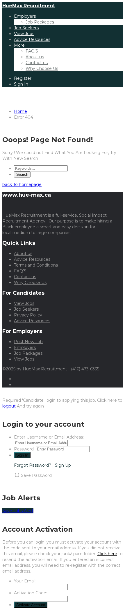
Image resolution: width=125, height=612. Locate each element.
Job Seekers (26, 27)
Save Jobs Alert (17, 510)
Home (20, 111)
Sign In (21, 84)
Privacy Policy (28, 315)
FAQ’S (32, 51)
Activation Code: (30, 592)
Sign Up (63, 465)
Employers (25, 16)
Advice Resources (32, 39)
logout (9, 406)
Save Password (36, 475)
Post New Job (28, 341)
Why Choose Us (42, 68)
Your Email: (25, 581)
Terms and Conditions (36, 265)
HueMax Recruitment (28, 5)
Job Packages (40, 22)
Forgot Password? (32, 465)
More (19, 45)
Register (22, 78)
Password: (24, 449)
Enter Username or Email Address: (49, 437)
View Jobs (24, 33)
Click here (107, 553)
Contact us (37, 62)
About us (35, 56)
